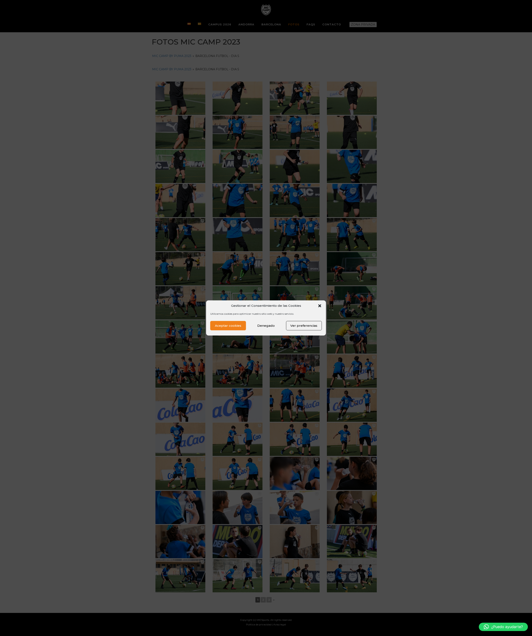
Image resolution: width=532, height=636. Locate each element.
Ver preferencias (303, 326)
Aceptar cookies (228, 326)
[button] (320, 306)
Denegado (266, 326)
